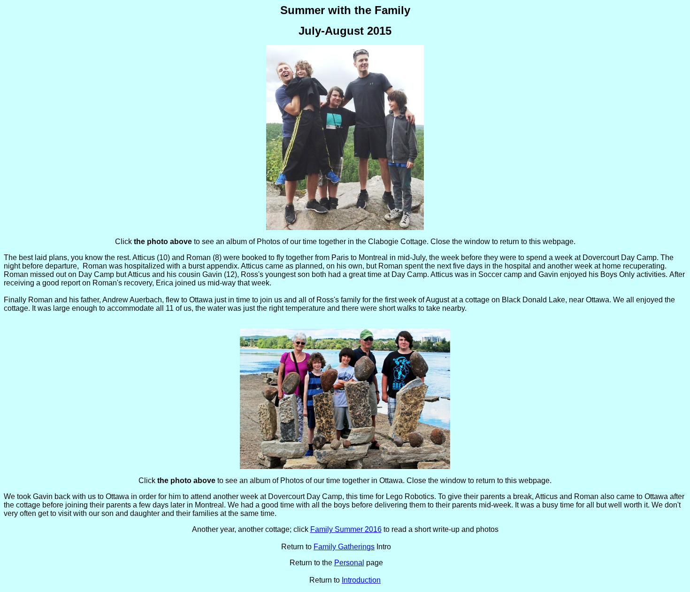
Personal (349, 563)
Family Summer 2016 (346, 529)
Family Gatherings (344, 547)
